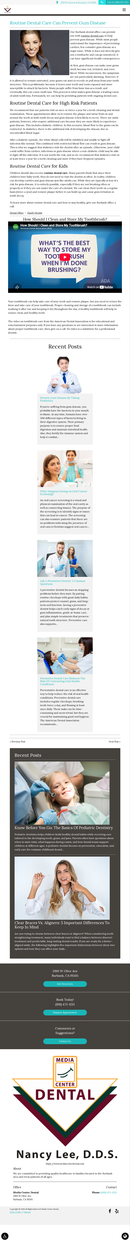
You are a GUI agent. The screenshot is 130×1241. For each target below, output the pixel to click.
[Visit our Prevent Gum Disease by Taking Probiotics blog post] (65, 375)
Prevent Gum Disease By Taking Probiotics (59, 399)
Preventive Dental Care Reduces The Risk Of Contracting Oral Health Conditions (62, 681)
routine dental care (92, 35)
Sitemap (27, 1212)
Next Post (114, 741)
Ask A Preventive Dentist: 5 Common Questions (62, 582)
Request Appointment (65, 1012)
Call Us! (117, 2)
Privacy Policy (16, 1212)
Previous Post (18, 741)
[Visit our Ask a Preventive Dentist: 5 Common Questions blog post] (65, 558)
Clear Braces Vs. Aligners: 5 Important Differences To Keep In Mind (62, 925)
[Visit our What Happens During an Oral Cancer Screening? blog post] (65, 468)
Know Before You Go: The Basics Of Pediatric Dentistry (64, 827)
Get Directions (65, 984)
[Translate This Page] (125, 1236)
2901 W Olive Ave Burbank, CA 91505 (78, 2)
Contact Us (65, 1041)
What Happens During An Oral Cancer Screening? (63, 493)
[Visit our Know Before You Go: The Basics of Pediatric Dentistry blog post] (62, 823)
